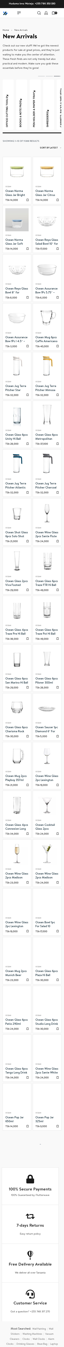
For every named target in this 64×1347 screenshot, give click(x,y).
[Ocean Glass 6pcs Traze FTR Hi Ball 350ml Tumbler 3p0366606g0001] (47, 561)
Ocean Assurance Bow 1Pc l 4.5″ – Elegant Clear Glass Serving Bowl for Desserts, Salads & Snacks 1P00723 (16, 340)
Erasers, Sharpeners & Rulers (47, 105)
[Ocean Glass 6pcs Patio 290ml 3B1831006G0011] (17, 999)
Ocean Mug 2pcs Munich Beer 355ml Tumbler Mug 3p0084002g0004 (16, 973)
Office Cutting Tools (61, 112)
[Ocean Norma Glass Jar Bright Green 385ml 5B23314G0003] (17, 171)
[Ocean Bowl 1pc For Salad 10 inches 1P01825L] (47, 902)
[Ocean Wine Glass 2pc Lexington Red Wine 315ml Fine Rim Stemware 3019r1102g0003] (47, 756)
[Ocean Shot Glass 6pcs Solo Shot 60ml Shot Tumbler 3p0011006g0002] (17, 512)
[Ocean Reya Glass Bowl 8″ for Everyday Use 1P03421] (17, 268)
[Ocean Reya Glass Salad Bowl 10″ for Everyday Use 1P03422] (47, 219)
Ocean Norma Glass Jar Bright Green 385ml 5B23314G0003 (15, 193)
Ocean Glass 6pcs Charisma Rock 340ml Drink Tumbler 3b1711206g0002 (16, 730)
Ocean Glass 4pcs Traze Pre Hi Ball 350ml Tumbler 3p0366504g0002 (16, 632)
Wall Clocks (39, 1339)
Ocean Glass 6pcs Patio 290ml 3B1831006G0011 (16, 1022)
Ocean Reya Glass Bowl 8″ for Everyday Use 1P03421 (16, 291)
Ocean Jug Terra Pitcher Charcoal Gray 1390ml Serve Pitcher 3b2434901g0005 (46, 486)
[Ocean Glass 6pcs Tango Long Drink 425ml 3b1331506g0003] (17, 1048)
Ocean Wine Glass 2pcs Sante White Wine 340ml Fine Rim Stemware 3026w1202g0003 (46, 1071)
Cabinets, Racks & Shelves (34, 108)
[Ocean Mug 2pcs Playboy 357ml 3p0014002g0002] (17, 756)
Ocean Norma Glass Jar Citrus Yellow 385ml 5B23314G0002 (45, 193)
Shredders (20, 119)
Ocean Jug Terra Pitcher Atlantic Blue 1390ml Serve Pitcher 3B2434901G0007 (17, 486)
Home (6, 30)
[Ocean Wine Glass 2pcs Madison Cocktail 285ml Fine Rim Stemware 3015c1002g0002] (47, 853)
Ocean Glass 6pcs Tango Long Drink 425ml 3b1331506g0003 (16, 1071)
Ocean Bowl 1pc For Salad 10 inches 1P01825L (45, 925)
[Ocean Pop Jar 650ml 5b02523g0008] (17, 1097)
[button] (27, 200)
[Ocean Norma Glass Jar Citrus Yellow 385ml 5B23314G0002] (47, 171)
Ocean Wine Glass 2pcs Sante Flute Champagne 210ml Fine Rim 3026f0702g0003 (46, 535)
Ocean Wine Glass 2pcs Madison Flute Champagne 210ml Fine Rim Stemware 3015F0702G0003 (16, 876)
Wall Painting (39, 1329)
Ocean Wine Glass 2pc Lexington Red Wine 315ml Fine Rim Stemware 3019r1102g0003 (46, 778)
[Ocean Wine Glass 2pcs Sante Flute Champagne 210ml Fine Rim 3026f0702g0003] (47, 512)
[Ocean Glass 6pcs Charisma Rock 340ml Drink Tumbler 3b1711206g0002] (17, 707)
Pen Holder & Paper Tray (7, 110)
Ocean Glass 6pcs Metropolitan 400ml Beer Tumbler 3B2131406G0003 (46, 437)
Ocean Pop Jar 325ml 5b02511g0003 (44, 1120)
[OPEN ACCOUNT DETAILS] (46, 13)
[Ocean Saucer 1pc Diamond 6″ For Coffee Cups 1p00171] (47, 707)
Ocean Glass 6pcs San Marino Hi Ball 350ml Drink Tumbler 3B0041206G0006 (16, 681)
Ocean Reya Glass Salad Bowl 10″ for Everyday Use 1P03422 (46, 242)
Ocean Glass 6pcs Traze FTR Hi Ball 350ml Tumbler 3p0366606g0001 (46, 583)
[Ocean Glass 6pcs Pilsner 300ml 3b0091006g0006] (47, 658)
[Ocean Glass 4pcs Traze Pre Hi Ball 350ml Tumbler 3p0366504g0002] (17, 609)
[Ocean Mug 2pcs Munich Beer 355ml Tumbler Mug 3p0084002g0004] (17, 951)
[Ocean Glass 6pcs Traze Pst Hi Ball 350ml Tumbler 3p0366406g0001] (47, 609)
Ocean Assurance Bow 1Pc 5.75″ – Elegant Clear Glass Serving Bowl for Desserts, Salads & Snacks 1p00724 (46, 291)
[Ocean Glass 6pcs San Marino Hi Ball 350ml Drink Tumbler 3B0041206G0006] (17, 658)
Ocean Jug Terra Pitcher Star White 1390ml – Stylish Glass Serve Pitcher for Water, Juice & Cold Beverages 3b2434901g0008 (16, 388)
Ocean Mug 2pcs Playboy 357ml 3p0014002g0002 (17, 778)
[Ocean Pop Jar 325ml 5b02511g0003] (47, 1097)
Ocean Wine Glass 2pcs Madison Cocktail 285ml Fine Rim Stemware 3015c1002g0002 (46, 876)
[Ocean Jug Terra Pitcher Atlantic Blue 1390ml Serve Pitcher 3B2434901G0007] (17, 463)
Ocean (8, 187)
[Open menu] (19, 12)
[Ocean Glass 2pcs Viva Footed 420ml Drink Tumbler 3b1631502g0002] (17, 561)
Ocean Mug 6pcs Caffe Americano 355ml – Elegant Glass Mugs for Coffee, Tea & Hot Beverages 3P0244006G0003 (47, 340)
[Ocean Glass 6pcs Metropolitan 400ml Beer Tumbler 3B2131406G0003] (47, 414)
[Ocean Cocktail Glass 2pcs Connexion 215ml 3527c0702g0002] (47, 804)
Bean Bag (42, 1344)
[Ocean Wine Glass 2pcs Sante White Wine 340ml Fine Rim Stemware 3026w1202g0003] (47, 1048)
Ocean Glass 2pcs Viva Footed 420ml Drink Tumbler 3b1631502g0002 (16, 583)
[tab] (42, 76)
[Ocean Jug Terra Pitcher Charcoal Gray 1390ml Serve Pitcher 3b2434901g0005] (47, 463)
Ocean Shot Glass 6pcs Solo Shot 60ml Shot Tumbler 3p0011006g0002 (16, 535)
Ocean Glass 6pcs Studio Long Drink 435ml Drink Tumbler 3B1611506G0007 (46, 1022)
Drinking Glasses (25, 1344)
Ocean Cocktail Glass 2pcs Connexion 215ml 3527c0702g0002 (46, 827)
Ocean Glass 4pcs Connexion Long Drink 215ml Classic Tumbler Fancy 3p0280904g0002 (16, 827)
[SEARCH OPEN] (39, 13)
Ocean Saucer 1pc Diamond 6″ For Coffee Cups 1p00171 (46, 730)
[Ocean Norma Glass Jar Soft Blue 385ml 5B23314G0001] (17, 219)
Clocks (26, 1339)
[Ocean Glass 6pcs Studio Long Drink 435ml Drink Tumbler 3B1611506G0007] (47, 999)
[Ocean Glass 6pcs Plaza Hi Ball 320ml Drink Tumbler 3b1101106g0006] (47, 951)
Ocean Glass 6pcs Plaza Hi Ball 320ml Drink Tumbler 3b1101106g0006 (46, 973)
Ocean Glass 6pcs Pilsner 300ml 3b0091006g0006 (46, 681)
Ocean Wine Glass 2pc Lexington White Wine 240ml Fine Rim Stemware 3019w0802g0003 (16, 925)
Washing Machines (32, 1334)
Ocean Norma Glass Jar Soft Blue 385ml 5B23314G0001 (15, 242)
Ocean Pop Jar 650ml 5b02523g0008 (15, 1120)
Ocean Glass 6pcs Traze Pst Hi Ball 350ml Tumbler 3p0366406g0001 (46, 632)
